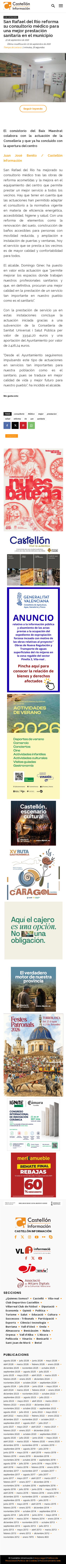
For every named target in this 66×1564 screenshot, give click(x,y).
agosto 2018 (10, 1463)
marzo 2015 (50, 1504)
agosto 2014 (10, 1515)
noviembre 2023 (30, 1394)
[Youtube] (36, 1237)
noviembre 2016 (11, 1486)
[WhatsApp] (31, 425)
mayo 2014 (51, 1515)
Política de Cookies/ (28, 1560)
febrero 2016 (38, 1493)
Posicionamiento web (50, 1560)
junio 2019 (9, 1452)
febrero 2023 (10, 1405)
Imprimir (11, 435)
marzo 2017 (50, 1478)
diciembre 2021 (11, 1419)
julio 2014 (24, 1515)
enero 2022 (53, 1416)
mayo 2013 (22, 1530)
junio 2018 (37, 1463)
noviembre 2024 (12, 1383)
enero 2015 (24, 1508)
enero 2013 (25, 1533)
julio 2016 (24, 1489)
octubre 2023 (48, 1394)
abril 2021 (36, 1427)
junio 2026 (37, 1361)
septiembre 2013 (12, 1526)
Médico (31, 413)
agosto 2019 (29, 1449)
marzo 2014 (23, 1519)
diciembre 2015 (11, 1497)
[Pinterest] (23, 425)
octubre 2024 (29, 1383)
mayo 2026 (51, 1361)
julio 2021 (43, 1423)
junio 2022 (37, 1412)
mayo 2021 (22, 1427)
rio (25, 418)
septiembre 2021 (12, 1423)
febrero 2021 (10, 1430)
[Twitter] (22, 1237)
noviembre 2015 (30, 1497)
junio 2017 (9, 1478)
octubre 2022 (29, 1408)
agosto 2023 (30, 1397)
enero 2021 (24, 1430)
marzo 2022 (23, 1416)
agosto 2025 (29, 1372)
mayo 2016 (50, 1489)
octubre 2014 (29, 1511)
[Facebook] (7, 425)
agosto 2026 (10, 1361)
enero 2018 (52, 1467)
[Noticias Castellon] (17, 6)
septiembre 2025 (12, 1372)
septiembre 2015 (12, 1500)
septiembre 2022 (47, 1408)
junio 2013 (9, 1530)
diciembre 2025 (11, 1368)
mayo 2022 (51, 1412)
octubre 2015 (47, 1497)
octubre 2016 (29, 1486)
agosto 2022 (10, 1412)
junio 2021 (9, 1427)
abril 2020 (9, 1441)
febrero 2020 (38, 1441)
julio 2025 (44, 1372)
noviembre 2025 (30, 1368)
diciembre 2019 (11, 1445)
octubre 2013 (48, 1522)
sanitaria (41, 418)
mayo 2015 (22, 1504)
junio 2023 (9, 1401)
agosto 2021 (29, 1423)
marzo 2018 (22, 1467)
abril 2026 (8, 1364)
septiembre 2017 (12, 1475)
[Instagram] (29, 1237)
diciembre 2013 (11, 1522)
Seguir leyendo (33, 108)
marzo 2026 (23, 1364)
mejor (40, 413)
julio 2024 (24, 1386)
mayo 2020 (52, 1438)
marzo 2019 (50, 1452)
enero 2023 (25, 1405)
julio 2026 (24, 1361)
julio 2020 (24, 1438)
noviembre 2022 (12, 1408)
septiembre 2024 (48, 1383)
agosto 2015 (29, 1500)
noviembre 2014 (12, 1511)
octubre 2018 (29, 1460)
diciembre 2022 (42, 1405)
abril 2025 (37, 1375)
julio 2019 (43, 1449)
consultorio (19, 413)
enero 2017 (24, 1482)
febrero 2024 (38, 1390)
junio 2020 (38, 1438)
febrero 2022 (38, 1416)
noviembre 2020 (12, 1434)
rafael (7, 418)
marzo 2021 (50, 1427)
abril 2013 (37, 1530)
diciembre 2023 (11, 1394)
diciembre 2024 (42, 1379)
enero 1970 (28, 1537)
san (31, 418)
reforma (17, 418)
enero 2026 (53, 1364)
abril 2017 (36, 1478)
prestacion (51, 413)
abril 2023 (37, 1401)
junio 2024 (38, 1386)
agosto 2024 (10, 1386)
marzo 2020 (23, 1441)
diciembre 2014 (41, 1508)
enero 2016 (52, 1493)
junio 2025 (9, 1375)
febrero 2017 (10, 1482)
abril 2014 (8, 1519)
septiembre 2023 (12, 1397)
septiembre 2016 (47, 1486)
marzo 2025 (51, 1375)
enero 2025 (25, 1379)
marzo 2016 (22, 1493)
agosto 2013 (29, 1526)
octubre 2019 (47, 1445)
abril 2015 (36, 1504)
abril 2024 (9, 1390)
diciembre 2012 (41, 1533)
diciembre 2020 (41, 1430)
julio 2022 (24, 1412)
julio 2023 (44, 1397)
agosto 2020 (10, 1438)
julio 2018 (24, 1463)
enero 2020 (54, 1441)
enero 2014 (53, 1519)
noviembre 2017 (30, 1471)
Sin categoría (10, 17)
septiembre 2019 (12, 1449)
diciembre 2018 (41, 1456)
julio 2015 (43, 1500)
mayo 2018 (50, 1463)
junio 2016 (37, 1489)
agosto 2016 (10, 1489)
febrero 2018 (38, 1467)
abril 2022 (8, 1416)
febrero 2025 (10, 1379)
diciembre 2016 (41, 1482)
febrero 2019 (10, 1456)
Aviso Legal (40, 1558)
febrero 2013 (10, 1533)
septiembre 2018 (47, 1460)
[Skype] (50, 1237)
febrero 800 (43, 1537)
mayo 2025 (22, 1375)
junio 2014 (37, 1515)
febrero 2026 (38, 1364)
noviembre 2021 (30, 1419)
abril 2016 (8, 1493)
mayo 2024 (52, 1386)
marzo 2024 (23, 1390)
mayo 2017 (22, 1478)
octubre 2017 (47, 1471)
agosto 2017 (29, 1475)
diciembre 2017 (11, 1471)
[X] (15, 425)
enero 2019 (24, 1456)
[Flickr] (43, 1237)
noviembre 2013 (30, 1522)
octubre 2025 (48, 1368)
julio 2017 (43, 1475)
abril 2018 (8, 1467)
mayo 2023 (23, 1401)
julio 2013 (44, 1526)
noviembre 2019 (30, 1445)
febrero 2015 (10, 1508)
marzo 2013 (51, 1530)
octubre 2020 (29, 1434)
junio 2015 (9, 1504)
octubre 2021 (47, 1419)
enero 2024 (54, 1390)
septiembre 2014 (47, 1511)
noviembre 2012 (11, 1537)
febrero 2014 (38, 1519)
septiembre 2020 (48, 1434)
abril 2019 (36, 1452)
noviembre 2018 (11, 1460)
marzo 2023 (51, 1401)
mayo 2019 (22, 1452)
